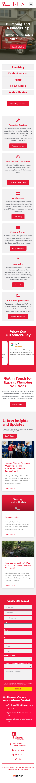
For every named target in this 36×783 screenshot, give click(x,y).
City (5, 622)
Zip (5, 637)
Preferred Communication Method (17, 663)
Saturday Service (11, 517)
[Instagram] (20, 759)
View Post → (10, 488)
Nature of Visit (9, 656)
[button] (31, 4)
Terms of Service (18, 684)
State (6, 630)
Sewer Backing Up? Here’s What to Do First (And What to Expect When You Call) (18, 565)
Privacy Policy (7, 684)
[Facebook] (16, 759)
